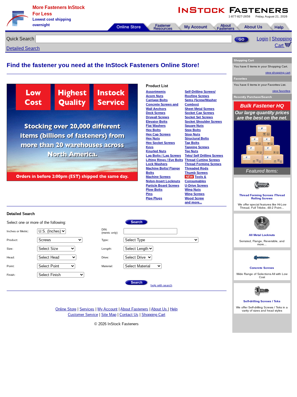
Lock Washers (156, 164)
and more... (193, 202)
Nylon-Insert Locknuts (163, 181)
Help (174, 309)
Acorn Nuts (154, 96)
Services (86, 309)
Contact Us (128, 314)
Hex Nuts (153, 138)
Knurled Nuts (156, 151)
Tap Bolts (192, 142)
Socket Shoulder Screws (203, 121)
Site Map (108, 314)
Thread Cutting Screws (202, 160)
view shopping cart (277, 72)
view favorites (281, 90)
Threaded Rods (196, 168)
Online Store (65, 309)
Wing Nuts (193, 189)
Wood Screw (194, 198)
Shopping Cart (153, 314)
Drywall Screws (157, 117)
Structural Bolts (197, 138)
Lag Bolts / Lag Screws (163, 155)
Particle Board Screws (162, 185)
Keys (149, 147)
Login (262, 38)
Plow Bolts (154, 189)
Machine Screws (158, 176)
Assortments (156, 91)
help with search (161, 285)
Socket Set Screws (199, 117)
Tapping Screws (197, 147)
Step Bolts (193, 130)
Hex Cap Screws (158, 134)
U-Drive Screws (196, 185)
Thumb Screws (196, 172)
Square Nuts (194, 125)
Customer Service (83, 314)
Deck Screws (155, 113)
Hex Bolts (153, 130)
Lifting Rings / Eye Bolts (164, 160)
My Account (107, 309)
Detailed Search (23, 48)
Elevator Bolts (156, 121)
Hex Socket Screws (160, 142)
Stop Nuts (192, 134)
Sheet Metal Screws (199, 108)
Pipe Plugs (154, 198)
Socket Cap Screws (199, 113)
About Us (159, 309)
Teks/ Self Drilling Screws (204, 155)
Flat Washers (156, 125)
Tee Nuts (191, 151)
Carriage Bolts (157, 100)
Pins (149, 194)
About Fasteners (134, 309)
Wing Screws (194, 194)
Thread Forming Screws (203, 164)
